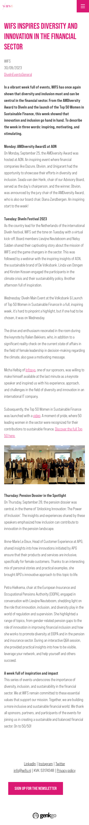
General (27, 74)
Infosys (31, 369)
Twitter (60, 763)
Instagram (46, 763)
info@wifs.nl (22, 770)
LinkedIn (30, 763)
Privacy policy (66, 770)
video (36, 415)
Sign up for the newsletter (36, 788)
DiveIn (8, 74)
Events (17, 74)
